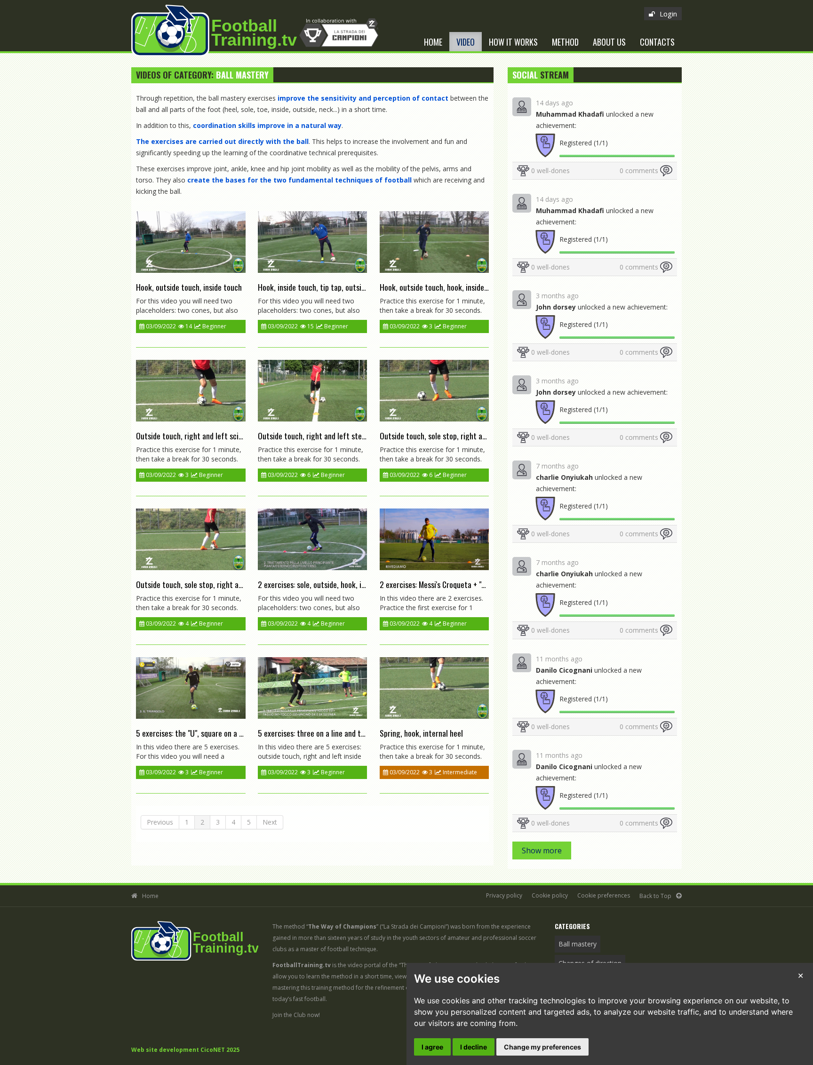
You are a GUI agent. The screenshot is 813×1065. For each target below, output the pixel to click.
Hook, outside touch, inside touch (189, 287)
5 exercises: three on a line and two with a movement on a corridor (363, 733)
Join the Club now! (296, 1015)
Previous (160, 822)
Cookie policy (550, 895)
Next (270, 822)
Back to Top (655, 896)
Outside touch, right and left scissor (194, 435)
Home (433, 42)
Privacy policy (504, 895)
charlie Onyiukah (564, 477)
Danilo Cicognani (564, 670)
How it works (513, 42)
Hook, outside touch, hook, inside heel (439, 287)
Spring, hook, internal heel (421, 733)
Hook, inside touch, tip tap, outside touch (323, 287)
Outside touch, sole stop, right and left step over (214, 584)
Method (565, 42)
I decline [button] (473, 1047)
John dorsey (556, 306)
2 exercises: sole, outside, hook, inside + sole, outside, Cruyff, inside (364, 584)
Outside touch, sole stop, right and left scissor (454, 435)
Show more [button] (542, 850)
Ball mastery (577, 943)
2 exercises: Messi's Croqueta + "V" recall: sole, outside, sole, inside (485, 584)
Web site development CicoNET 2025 (185, 1050)
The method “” (325, 926)
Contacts (657, 42)
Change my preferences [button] (542, 1047)
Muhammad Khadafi (570, 114)
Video (465, 42)
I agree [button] (432, 1047)
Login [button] (668, 13)
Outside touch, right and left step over (319, 435)
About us (609, 42)
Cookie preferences (603, 895)
